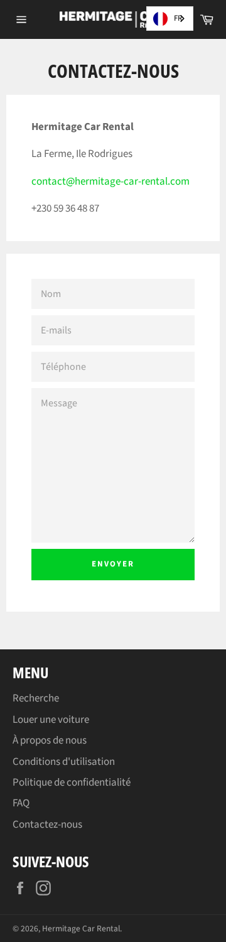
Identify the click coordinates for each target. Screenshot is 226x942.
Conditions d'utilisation (64, 761)
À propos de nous (50, 740)
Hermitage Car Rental (81, 928)
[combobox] (169, 18)
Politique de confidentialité (72, 782)
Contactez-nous (47, 824)
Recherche (36, 698)
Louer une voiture (51, 719)
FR (178, 18)
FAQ (21, 803)
